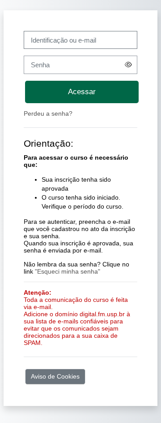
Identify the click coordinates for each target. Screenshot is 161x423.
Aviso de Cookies (55, 376)
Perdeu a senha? (48, 113)
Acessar (82, 91)
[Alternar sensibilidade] (128, 65)
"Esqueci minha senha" (67, 271)
